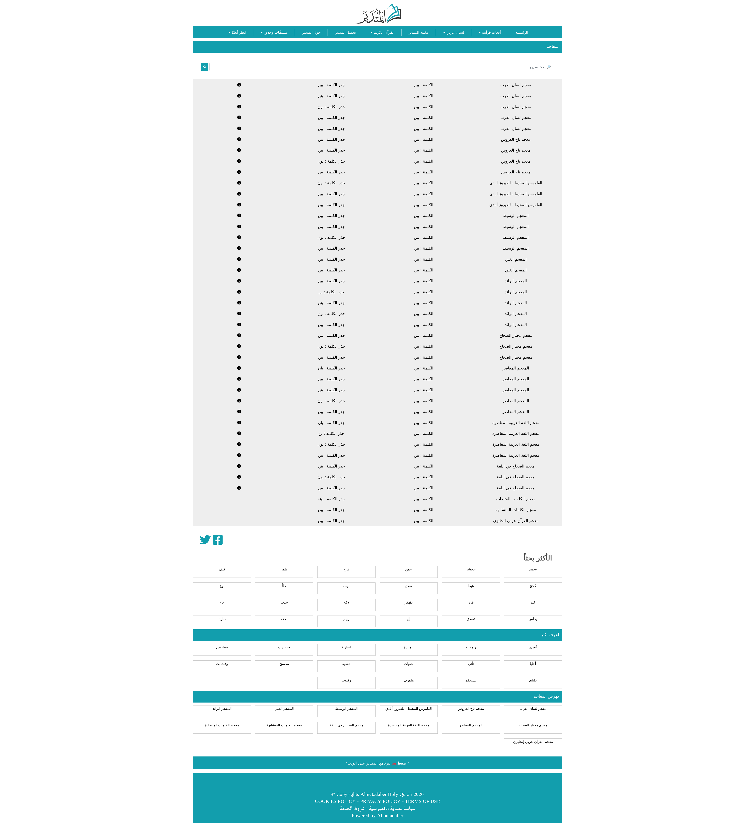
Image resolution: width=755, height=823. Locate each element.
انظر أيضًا (238, 32)
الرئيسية (521, 32)
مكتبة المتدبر (419, 32)
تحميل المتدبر (345, 32)
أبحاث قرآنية (491, 32)
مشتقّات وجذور (275, 32)
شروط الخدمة (352, 808)
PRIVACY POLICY (380, 801)
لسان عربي (454, 32)
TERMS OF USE (422, 801)
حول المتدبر (311, 32)
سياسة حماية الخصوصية (392, 808)
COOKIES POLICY (335, 801)
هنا (394, 763)
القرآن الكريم (383, 32)
